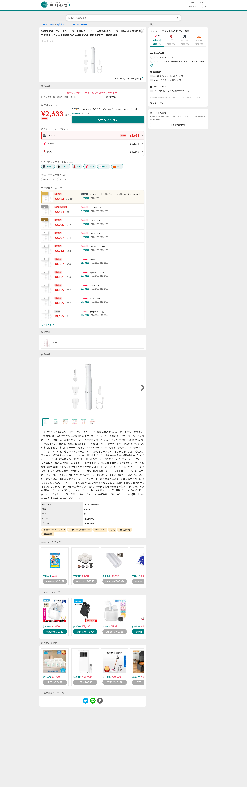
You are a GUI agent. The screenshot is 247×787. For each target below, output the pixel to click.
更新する (112, 97)
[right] (142, 387)
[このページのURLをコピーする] (100, 701)
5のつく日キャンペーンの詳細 (189, 97)
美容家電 (61, 24)
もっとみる (46, 324)
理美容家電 (125, 529)
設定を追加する (179, 125)
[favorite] (142, 31)
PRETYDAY (100, 529)
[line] (92, 701)
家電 (52, 24)
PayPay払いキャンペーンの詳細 (163, 97)
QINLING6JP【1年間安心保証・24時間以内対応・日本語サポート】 (110, 109)
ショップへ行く (108, 119)
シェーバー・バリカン (54, 529)
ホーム (44, 24)
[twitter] (85, 701)
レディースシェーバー (77, 24)
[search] (177, 18)
